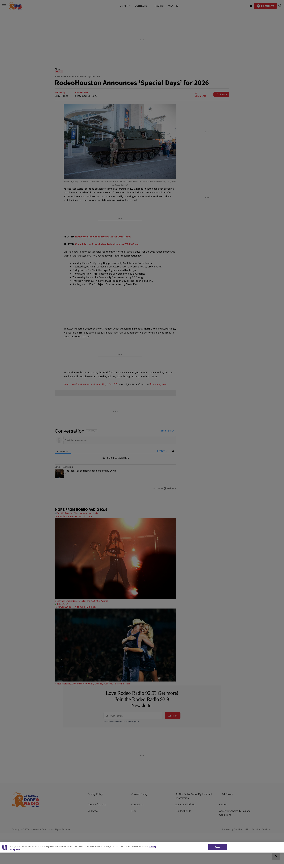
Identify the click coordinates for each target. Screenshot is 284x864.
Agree (218, 847)
